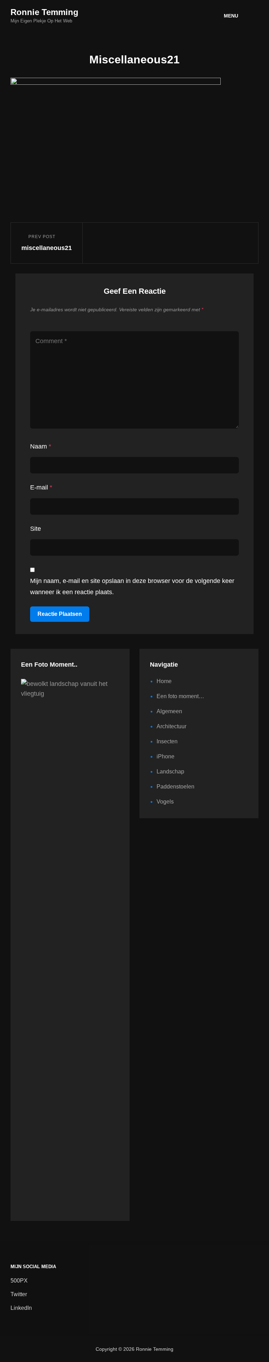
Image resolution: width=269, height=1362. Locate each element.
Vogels (165, 802)
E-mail (41, 487)
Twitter (19, 1294)
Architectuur (171, 726)
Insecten (167, 741)
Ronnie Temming (44, 12)
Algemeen (169, 711)
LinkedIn (21, 1308)
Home (164, 681)
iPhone (165, 756)
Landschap (170, 771)
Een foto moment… (180, 696)
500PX (19, 1281)
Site (35, 528)
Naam (40, 446)
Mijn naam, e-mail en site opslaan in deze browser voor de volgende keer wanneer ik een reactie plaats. (132, 586)
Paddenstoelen (175, 787)
